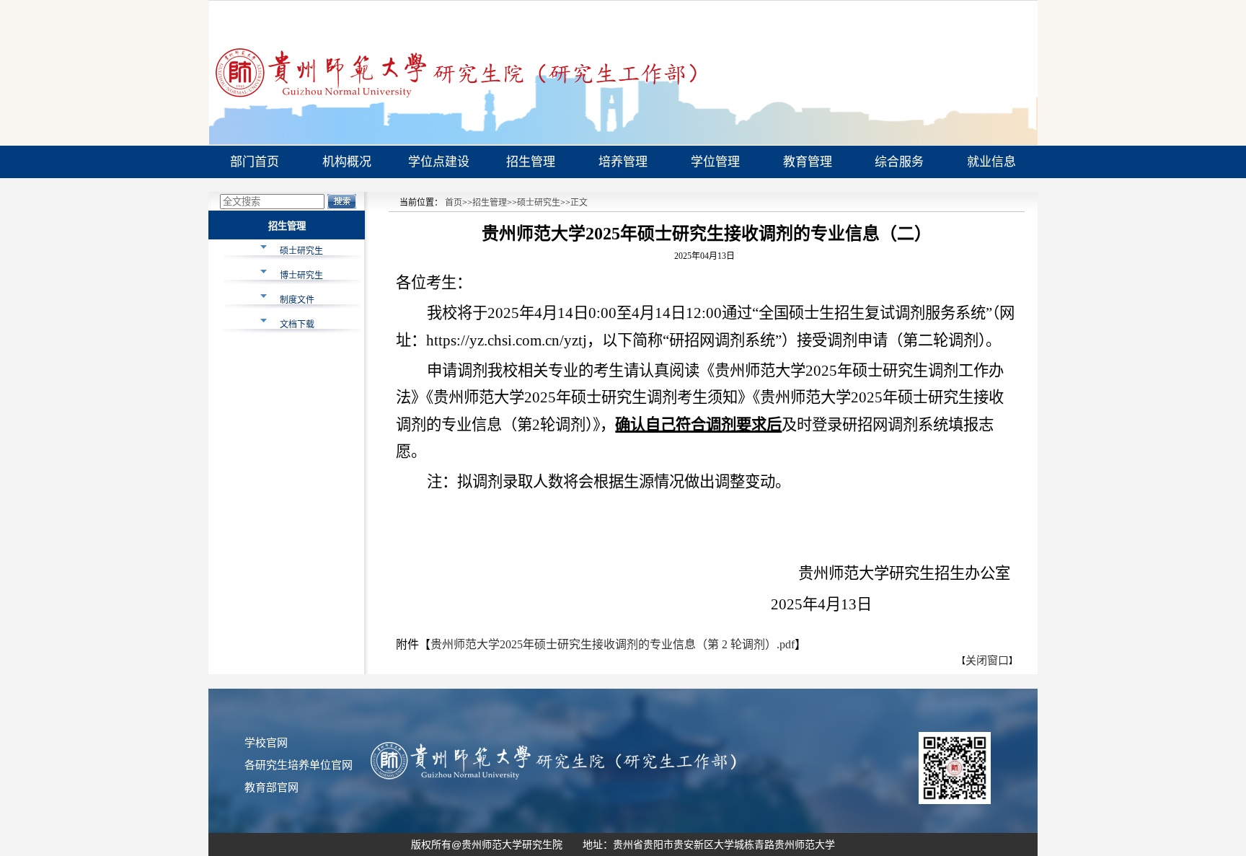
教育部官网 (271, 787)
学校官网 (266, 743)
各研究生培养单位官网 (298, 765)
